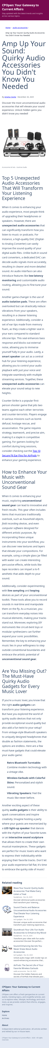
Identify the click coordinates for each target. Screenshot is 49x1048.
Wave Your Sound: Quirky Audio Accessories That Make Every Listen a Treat (29, 891)
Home (8, 27)
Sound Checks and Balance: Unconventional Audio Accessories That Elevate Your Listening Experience (30, 912)
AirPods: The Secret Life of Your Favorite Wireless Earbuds (28, 967)
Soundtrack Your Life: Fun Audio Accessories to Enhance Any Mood (30, 931)
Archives (5, 1018)
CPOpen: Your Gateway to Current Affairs (20, 7)
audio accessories (20, 27)
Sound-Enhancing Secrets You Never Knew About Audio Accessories (28, 949)
